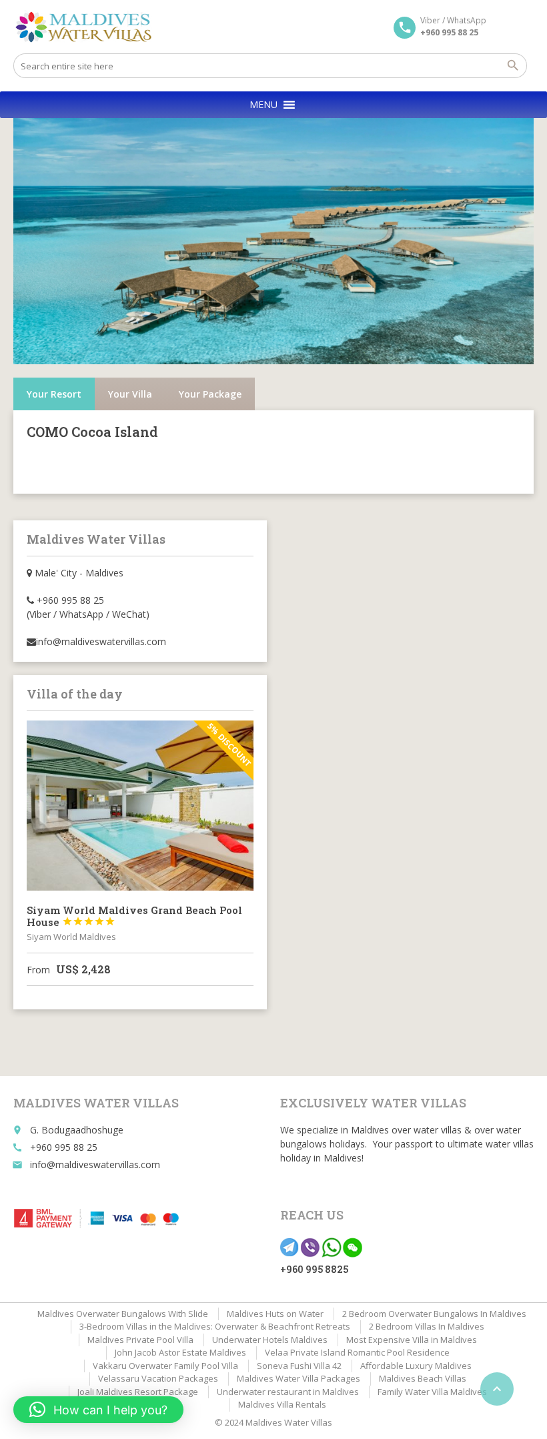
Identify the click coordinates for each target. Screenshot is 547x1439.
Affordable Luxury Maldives (416, 1366)
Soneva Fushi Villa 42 (299, 1366)
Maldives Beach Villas (422, 1378)
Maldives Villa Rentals (282, 1404)
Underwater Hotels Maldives (270, 1340)
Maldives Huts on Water (275, 1314)
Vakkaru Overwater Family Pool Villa (165, 1366)
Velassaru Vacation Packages (158, 1378)
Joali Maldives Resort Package (137, 1392)
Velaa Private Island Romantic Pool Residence (357, 1352)
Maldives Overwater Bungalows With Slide (122, 1314)
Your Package (210, 394)
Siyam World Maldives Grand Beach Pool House (134, 916)
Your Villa (130, 394)
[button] (263, 104)
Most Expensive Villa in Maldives (411, 1340)
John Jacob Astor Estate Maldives (180, 1352)
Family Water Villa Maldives (432, 1392)
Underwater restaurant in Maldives (288, 1392)
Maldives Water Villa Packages (298, 1378)
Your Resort (54, 394)
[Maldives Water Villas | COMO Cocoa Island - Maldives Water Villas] (88, 26)
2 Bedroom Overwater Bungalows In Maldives (434, 1314)
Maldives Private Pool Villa (140, 1340)
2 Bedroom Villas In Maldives (426, 1326)
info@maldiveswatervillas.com (95, 1164)
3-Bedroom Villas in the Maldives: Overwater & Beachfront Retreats (214, 1326)
